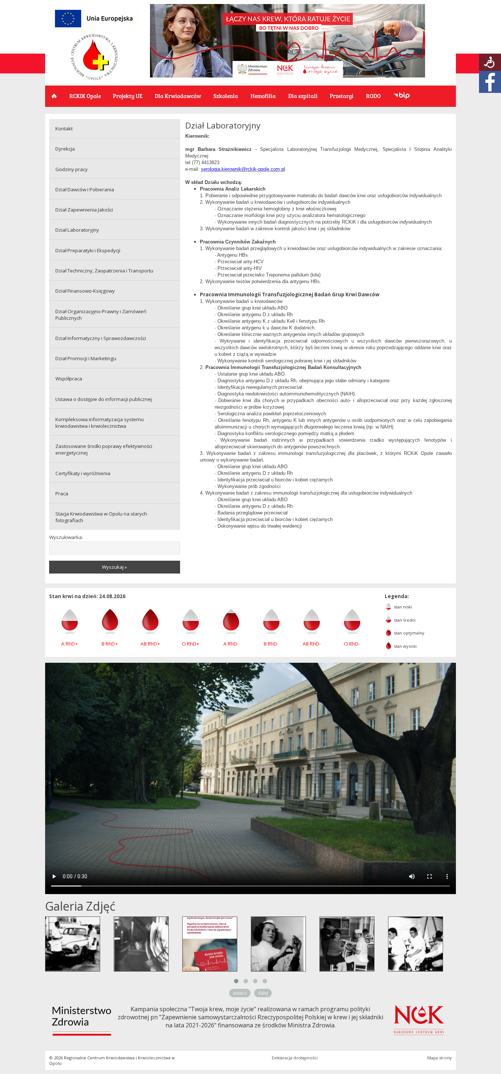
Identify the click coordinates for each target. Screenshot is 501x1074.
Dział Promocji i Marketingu (85, 358)
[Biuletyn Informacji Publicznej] (402, 96)
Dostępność (490, 62)
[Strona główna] (94, 78)
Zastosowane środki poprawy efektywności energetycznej (103, 449)
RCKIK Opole (85, 96)
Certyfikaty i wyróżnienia (82, 473)
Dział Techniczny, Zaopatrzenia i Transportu (104, 270)
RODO (373, 96)
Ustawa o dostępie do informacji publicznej (103, 399)
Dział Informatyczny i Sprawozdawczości (100, 338)
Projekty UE (127, 96)
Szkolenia (225, 96)
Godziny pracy (71, 169)
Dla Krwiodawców (178, 96)
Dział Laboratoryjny (77, 230)
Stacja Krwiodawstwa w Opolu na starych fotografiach (101, 517)
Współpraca (68, 378)
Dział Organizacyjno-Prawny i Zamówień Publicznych (100, 314)
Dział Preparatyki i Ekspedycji (87, 250)
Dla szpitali (303, 96)
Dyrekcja (65, 148)
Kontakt (64, 128)
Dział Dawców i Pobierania (84, 189)
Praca (61, 493)
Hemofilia (263, 96)
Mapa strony (439, 1057)
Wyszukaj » (114, 567)
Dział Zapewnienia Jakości (84, 209)
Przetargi (342, 96)
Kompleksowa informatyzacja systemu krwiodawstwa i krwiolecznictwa (99, 422)
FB (490, 82)
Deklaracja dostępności (295, 1057)
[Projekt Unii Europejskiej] (93, 31)
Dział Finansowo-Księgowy (85, 291)
